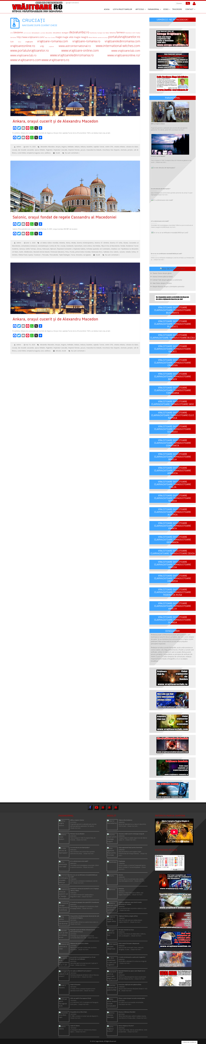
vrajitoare (29, 41)
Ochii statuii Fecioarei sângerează (129, 943)
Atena (68, 243)
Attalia (73, 243)
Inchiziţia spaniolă (92, 249)
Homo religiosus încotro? (126, 1026)
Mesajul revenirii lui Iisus (126, 930)
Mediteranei (28, 252)
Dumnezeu (93, 33)
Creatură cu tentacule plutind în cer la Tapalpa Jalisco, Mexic (84, 890)
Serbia (133, 252)
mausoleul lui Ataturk (93, 150)
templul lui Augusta (33, 153)
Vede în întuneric (75, 984)
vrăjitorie (51, 46)
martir (21, 252)
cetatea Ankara (119, 147)
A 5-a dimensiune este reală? (160, 221)
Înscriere (177, 9)
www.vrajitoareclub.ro (23, 55)
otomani (123, 150)
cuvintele (42, 33)
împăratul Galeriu (79, 249)
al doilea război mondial (49, 243)
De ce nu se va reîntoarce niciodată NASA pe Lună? (166, 254)
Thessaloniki (53, 255)
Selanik (128, 252)
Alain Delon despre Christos (162, 283)
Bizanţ (125, 243)
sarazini (122, 252)
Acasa (106, 9)
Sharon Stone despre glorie (162, 273)
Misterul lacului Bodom (158, 156)
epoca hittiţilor (40, 150)
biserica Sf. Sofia (116, 243)
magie (58, 37)
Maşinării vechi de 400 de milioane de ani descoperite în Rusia (82, 931)
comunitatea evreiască (29, 246)
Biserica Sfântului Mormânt (127, 1012)
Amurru (121, 875)
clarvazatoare (36, 33)
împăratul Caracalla (60, 150)
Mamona (121, 889)
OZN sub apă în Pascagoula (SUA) (80, 998)
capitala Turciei (98, 147)
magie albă (67, 37)
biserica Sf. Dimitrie (102, 243)
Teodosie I (37, 255)
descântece (57, 33)
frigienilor (49, 150)
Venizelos (79, 255)
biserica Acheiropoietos (85, 243)
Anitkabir (71, 147)
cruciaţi (14, 150)
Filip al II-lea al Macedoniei (110, 246)
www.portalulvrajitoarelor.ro (29, 50)
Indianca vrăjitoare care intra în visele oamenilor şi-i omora (130, 903)
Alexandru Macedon (48, 147)
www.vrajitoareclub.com (125, 50)
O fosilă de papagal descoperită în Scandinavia (84, 902)
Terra (19, 42)
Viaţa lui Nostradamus (125, 820)
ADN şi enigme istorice (158, 124)
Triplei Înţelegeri (64, 255)
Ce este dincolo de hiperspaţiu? (160, 189)
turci (42, 153)
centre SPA (109, 147)
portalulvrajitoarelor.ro (124, 37)
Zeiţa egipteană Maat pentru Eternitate (130, 847)
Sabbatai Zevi (108, 252)
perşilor (130, 150)
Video (165, 9)
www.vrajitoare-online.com (80, 50)
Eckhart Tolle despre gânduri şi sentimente (167, 280)
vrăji (42, 46)
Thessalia (45, 255)
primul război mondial (82, 252)
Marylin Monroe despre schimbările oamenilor (168, 286)
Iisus (46, 37)
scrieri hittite (21, 153)
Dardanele (69, 246)
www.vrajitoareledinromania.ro (72, 55)
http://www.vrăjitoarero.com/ (30, 37)
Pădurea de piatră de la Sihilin (79, 943)
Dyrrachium (78, 246)
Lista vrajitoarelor (122, 9)
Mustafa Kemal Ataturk (41, 252)
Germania (13, 37)
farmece (120, 32)
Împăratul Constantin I (65, 249)
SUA (12, 41)
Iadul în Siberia (75, 1026)
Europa (100, 33)
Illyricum (53, 249)
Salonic (116, 252)
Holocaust (45, 249)
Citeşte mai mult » (132, 826)
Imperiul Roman (74, 150)
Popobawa (122, 861)
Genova (22, 249)
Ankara (77, 147)
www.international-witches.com (118, 46)
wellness (48, 153)
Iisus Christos (51, 37)
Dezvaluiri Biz (176, 269)
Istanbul (114, 249)
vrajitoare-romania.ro (86, 41)
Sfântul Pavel (22, 255)
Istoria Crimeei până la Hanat (163, 277)
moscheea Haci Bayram (111, 150)
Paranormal (153, 9)
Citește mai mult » (179, 130)
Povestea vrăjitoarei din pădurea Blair (130, 984)
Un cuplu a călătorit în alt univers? (80, 971)
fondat (122, 246)
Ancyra (58, 147)
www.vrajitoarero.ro (55, 60)
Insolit (58, 153)
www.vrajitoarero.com (25, 60)
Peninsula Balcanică (57, 252)
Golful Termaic (31, 249)
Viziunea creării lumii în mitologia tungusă (131, 834)
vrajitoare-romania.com (52, 41)
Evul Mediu (106, 33)
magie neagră (81, 37)
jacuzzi (83, 150)
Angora (64, 147)
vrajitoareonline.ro (22, 46)
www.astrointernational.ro (75, 46)
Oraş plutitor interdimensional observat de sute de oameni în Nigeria (84, 917)
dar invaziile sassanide (26, 150)
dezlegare (65, 33)
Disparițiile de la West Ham (78, 1012)
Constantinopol (43, 246)
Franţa (138, 33)
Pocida (72, 252)
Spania (30, 255)
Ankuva (83, 147)
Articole (140, 9)
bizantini (89, 147)
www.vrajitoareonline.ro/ (123, 55)
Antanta (62, 243)
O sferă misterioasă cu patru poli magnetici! (132, 957)
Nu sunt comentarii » (72, 153)
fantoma (113, 33)
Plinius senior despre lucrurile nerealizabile (132, 998)
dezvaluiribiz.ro (79, 32)
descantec (49, 33)
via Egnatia (87, 255)
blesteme (18, 32)
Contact (189, 9)
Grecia (39, 249)
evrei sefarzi (87, 246)
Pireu (67, 252)
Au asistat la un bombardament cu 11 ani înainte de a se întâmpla (82, 958)
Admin (19, 147)
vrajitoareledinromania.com (122, 41)
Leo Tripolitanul (123, 249)
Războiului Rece (96, 252)
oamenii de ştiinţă (103, 37)
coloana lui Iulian (132, 147)
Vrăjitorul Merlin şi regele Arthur (128, 916)
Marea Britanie (93, 37)
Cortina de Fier (54, 246)
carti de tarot (27, 33)
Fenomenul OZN (130, 33)
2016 (11, 33)
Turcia (73, 255)
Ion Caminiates (105, 249)
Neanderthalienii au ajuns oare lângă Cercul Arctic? (132, 972)
